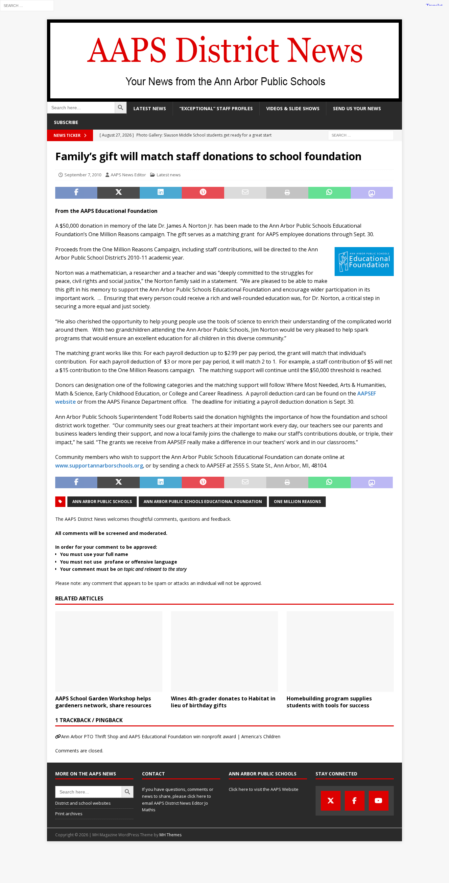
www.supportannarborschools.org (99, 465)
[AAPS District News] (224, 98)
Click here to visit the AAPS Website (263, 789)
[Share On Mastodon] (372, 193)
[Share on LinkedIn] (161, 193)
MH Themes (170, 835)
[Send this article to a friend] (245, 193)
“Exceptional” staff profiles (216, 108)
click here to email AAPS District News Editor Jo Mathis (176, 803)
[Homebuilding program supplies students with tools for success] (340, 651)
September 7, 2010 (82, 175)
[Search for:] (27, 5)
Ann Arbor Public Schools (102, 501)
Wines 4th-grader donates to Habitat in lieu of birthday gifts (223, 702)
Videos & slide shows (292, 108)
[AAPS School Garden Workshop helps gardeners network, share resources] (108, 651)
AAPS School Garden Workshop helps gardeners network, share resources (103, 702)
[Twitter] (331, 801)
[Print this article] (287, 193)
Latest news (149, 108)
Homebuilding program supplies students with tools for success (329, 702)
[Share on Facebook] (76, 193)
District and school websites (83, 803)
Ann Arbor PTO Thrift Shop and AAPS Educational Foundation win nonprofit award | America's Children (170, 736)
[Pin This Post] (203, 193)
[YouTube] (379, 801)
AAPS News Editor (128, 175)
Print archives (69, 814)
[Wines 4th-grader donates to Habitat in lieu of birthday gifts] (224, 651)
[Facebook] (355, 801)
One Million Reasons (297, 501)
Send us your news (357, 108)
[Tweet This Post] (118, 193)
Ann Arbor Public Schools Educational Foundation (203, 501)
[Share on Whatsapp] (329, 193)
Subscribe (66, 122)
